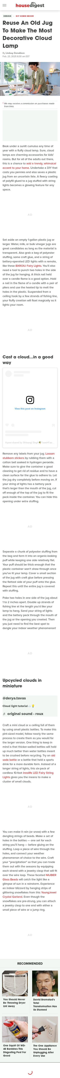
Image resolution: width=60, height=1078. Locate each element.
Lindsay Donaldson (15, 53)
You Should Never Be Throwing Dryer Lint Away (14, 1003)
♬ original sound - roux (23, 714)
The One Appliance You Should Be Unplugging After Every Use (45, 1051)
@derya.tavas (14, 698)
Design (7, 16)
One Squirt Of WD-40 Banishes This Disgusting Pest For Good (14, 1051)
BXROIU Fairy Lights (28, 266)
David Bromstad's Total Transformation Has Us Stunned (45, 1005)
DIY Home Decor (25, 16)
